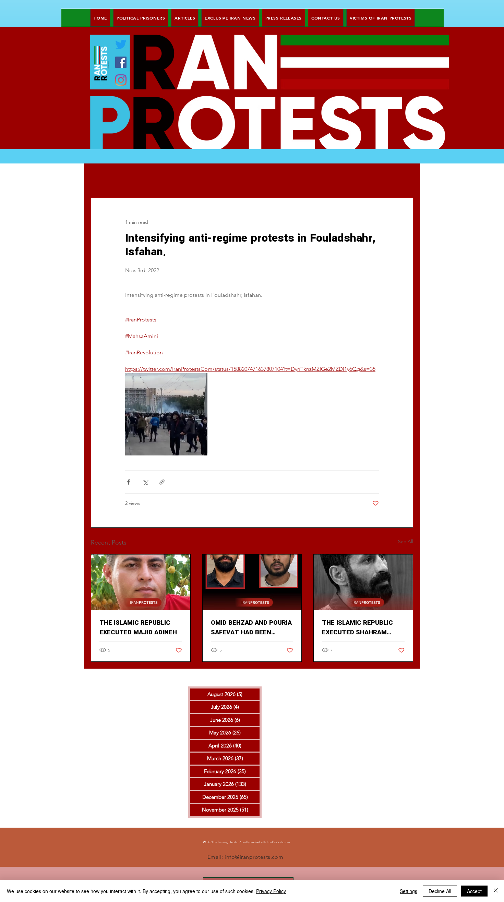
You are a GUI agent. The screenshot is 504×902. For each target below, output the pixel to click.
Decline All (440, 891)
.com (286, 841)
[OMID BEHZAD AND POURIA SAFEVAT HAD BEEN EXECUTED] (252, 582)
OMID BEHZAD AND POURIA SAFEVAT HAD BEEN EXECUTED (251, 627)
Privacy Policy (271, 891)
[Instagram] (121, 80)
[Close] (496, 891)
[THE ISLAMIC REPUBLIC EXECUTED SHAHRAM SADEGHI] (363, 582)
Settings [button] (408, 891)
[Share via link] (162, 482)
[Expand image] (166, 414)
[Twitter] (121, 44)
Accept (474, 891)
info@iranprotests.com (254, 857)
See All (405, 541)
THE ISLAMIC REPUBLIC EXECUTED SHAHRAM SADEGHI (357, 627)
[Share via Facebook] (128, 482)
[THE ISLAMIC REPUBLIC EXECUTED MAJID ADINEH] (140, 582)
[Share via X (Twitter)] (145, 482)
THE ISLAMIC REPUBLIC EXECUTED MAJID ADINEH (138, 627)
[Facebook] (121, 62)
